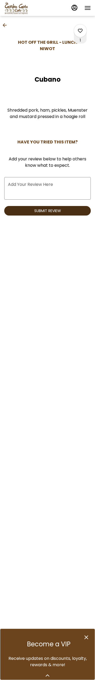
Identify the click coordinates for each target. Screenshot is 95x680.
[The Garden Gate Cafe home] (28, 8)
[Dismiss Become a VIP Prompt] (86, 637)
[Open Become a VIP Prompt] (47, 675)
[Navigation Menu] (87, 7)
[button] (6, 25)
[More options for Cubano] (80, 30)
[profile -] (74, 8)
